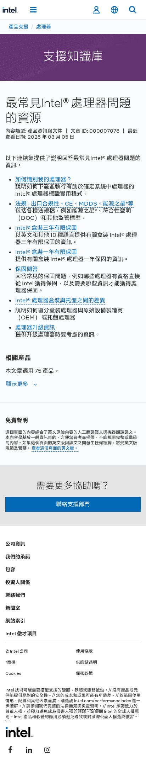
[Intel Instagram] (47, 749)
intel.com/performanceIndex (102, 701)
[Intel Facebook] (10, 749)
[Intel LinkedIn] (29, 749)
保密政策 (84, 673)
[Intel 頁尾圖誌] (19, 732)
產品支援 (18, 26)
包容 (10, 569)
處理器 (43, 26)
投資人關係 (17, 582)
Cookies (13, 673)
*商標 (10, 662)
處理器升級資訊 (35, 327)
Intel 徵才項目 (21, 633)
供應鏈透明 (86, 662)
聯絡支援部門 (73, 504)
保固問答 (26, 269)
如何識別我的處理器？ (43, 179)
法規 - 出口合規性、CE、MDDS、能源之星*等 (74, 203)
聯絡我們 (15, 595)
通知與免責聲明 (84, 706)
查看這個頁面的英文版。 (55, 448)
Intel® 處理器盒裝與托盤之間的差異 (60, 300)
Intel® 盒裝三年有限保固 (46, 228)
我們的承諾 (17, 557)
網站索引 (15, 621)
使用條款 (84, 651)
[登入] (96, 10)
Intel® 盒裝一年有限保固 (46, 252)
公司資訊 (15, 544)
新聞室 (12, 608)
